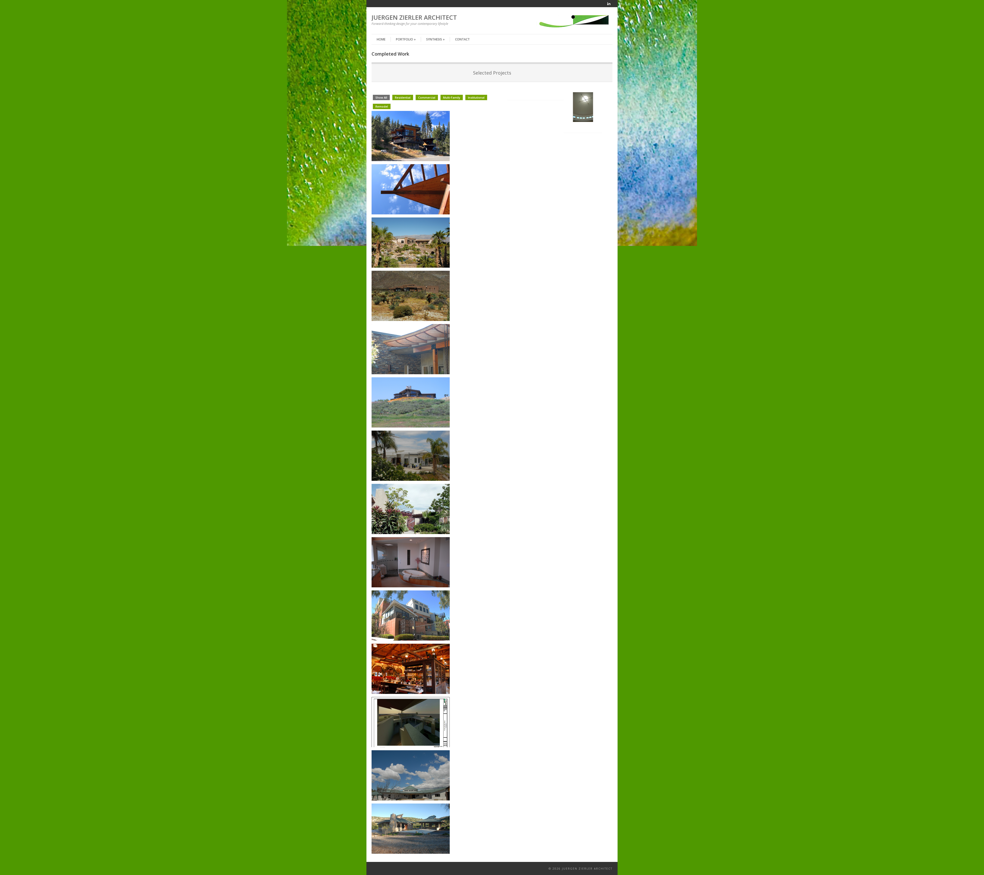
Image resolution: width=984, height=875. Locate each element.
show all (381, 97)
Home (381, 39)
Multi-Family (451, 97)
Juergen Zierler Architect (414, 17)
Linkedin (609, 4)
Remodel (381, 106)
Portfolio (406, 39)
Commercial (426, 97)
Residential (403, 97)
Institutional (476, 97)
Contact (462, 39)
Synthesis (435, 39)
